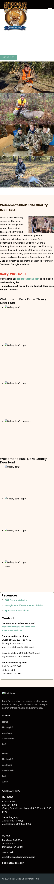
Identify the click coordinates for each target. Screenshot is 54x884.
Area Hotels (8, 738)
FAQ (4, 744)
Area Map (7, 733)
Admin (5, 781)
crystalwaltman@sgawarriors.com (18, 627)
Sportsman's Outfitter (17, 610)
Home (5, 722)
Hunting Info (8, 727)
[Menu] (50, 9)
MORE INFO (8, 57)
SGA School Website (16, 600)
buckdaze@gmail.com (12, 630)
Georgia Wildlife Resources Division (24, 605)
